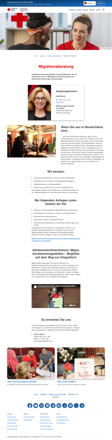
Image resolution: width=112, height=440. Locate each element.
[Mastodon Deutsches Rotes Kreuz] (70, 405)
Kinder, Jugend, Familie (46, 423)
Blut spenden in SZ (12, 429)
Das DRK (92, 10)
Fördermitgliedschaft (12, 420)
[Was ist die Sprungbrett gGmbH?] (31, 363)
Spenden (85, 10)
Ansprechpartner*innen (62, 420)
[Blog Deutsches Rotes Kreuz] (58, 405)
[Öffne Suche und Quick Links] (103, 9)
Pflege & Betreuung (45, 420)
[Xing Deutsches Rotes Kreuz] (53, 405)
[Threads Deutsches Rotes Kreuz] (82, 405)
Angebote (72, 10)
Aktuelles (79, 10)
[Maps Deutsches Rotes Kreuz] (64, 405)
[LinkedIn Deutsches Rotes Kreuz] (47, 405)
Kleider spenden (11, 423)
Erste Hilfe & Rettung (45, 426)
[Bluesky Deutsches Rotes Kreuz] (76, 405)
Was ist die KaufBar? (66, 381)
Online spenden (11, 417)
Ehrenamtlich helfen (29, 417)
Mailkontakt (60, 102)
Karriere (98, 10)
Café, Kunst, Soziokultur (46, 429)
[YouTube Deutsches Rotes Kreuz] (35, 405)
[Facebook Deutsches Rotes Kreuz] (30, 405)
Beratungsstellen (44, 417)
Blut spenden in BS (12, 426)
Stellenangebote (28, 420)
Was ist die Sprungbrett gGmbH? (22, 381)
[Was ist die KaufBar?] (81, 363)
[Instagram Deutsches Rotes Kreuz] (41, 405)
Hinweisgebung (60, 423)
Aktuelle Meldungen (61, 417)
